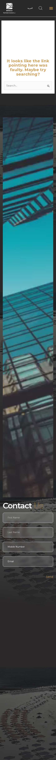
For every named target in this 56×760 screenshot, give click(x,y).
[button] (51, 8)
